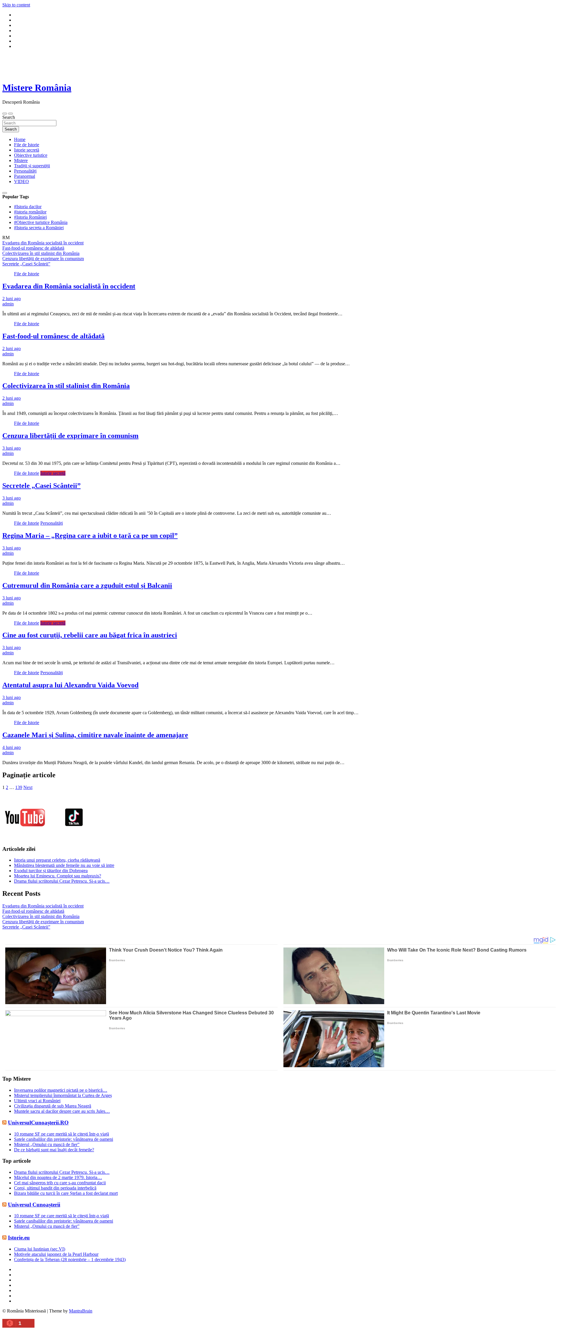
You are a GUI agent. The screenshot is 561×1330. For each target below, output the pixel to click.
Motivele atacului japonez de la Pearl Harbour (56, 1254)
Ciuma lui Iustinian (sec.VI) (39, 1248)
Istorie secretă (26, 149)
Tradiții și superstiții (32, 165)
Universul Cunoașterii (34, 1205)
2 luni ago (11, 298)
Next (27, 787)
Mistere (21, 160)
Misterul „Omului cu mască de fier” (46, 1144)
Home (19, 139)
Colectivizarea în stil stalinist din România (66, 386)
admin (8, 303)
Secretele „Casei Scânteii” (41, 485)
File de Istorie (26, 144)
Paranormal (24, 176)
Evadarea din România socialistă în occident (68, 286)
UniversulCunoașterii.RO (38, 1122)
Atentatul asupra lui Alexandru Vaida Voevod (70, 685)
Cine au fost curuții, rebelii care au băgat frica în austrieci (89, 635)
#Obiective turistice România (40, 222)
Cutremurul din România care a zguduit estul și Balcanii (87, 585)
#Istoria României (30, 217)
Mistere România (36, 87)
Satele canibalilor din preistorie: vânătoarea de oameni (63, 1139)
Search (8, 117)
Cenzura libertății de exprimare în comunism (70, 435)
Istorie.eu (19, 1238)
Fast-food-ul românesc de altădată (53, 336)
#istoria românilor (30, 211)
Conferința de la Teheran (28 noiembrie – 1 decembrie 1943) (70, 1259)
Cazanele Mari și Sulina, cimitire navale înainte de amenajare (95, 735)
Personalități (25, 170)
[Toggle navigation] (4, 113)
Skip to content (16, 4)
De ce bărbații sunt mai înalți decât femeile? (54, 1149)
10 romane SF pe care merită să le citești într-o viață (61, 1133)
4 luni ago (11, 747)
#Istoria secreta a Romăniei (39, 227)
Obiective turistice (30, 155)
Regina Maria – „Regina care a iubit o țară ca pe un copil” (90, 535)
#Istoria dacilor (27, 206)
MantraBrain (80, 1310)
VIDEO (21, 181)
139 (18, 787)
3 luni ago (11, 448)
